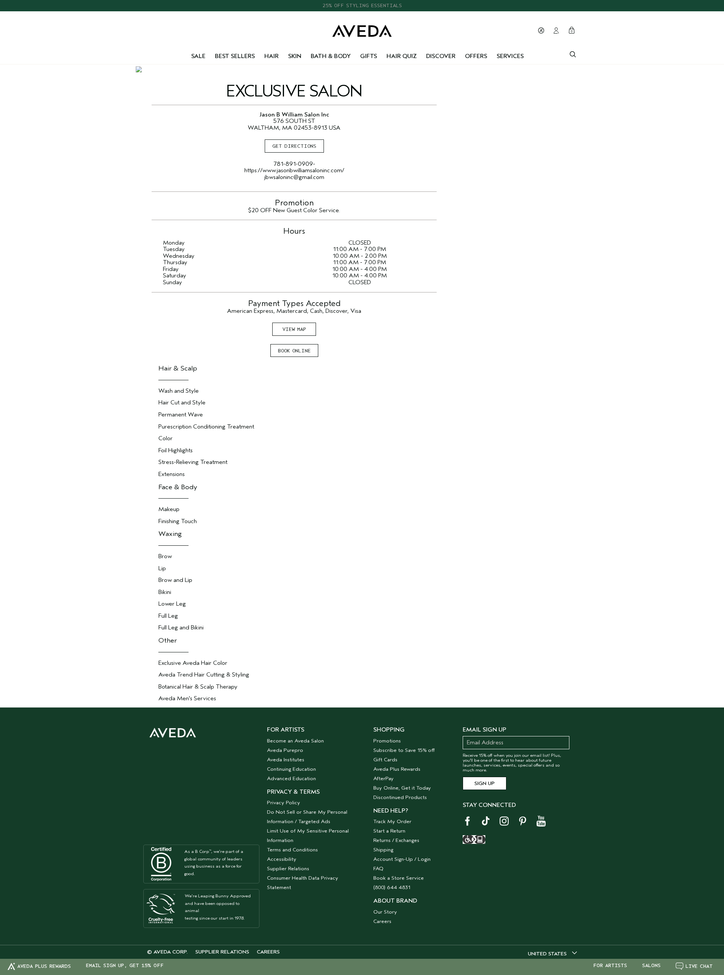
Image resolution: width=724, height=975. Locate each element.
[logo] (362, 29)
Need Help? (390, 810)
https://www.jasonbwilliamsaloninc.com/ (294, 170)
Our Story (385, 912)
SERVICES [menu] (510, 56)
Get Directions (294, 146)
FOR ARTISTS (610, 965)
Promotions (387, 741)
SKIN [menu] (294, 56)
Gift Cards (385, 759)
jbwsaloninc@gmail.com (294, 177)
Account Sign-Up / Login (402, 859)
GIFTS (368, 56)
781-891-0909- (294, 164)
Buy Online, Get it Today (402, 788)
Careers (382, 921)
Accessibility (281, 859)
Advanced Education (291, 778)
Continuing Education (291, 769)
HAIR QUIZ (402, 56)
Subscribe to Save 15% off (404, 750)
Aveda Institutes (285, 759)
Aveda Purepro (285, 750)
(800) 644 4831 (391, 887)
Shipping (383, 849)
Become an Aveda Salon (295, 741)
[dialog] (573, 53)
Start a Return (389, 831)
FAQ (378, 868)
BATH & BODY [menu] (331, 56)
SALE (198, 56)
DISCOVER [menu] (441, 56)
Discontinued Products (400, 797)
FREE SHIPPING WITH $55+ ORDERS (362, 9)
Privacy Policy (283, 802)
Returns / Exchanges (396, 840)
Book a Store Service (398, 878)
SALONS (651, 965)
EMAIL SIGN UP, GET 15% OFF (125, 965)
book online (294, 350)
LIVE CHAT (699, 966)
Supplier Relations (288, 868)
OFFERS (476, 56)
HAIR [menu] (271, 56)
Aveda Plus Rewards (396, 769)
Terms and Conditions (292, 849)
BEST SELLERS (235, 56)
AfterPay (383, 778)
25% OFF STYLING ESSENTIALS (362, 1)
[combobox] (552, 953)
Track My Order (392, 821)
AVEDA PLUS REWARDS (44, 966)
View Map (294, 329)
